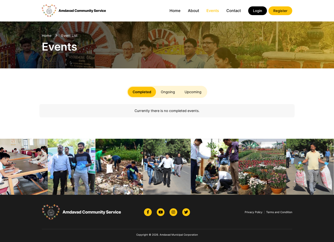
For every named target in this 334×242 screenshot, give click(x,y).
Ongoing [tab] (168, 92)
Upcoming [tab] (193, 92)
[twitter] (186, 212)
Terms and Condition (279, 212)
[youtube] (160, 212)
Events (212, 10)
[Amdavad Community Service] (74, 10)
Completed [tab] (142, 92)
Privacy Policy (253, 212)
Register (280, 11)
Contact (233, 10)
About (193, 10)
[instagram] (173, 212)
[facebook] (148, 212)
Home (175, 10)
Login (257, 11)
